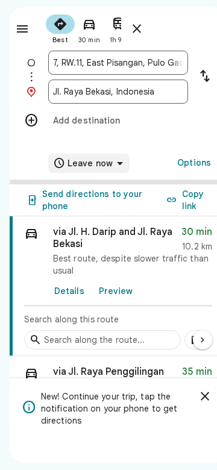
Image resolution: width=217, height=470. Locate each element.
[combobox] (118, 63)
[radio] (60, 27)
